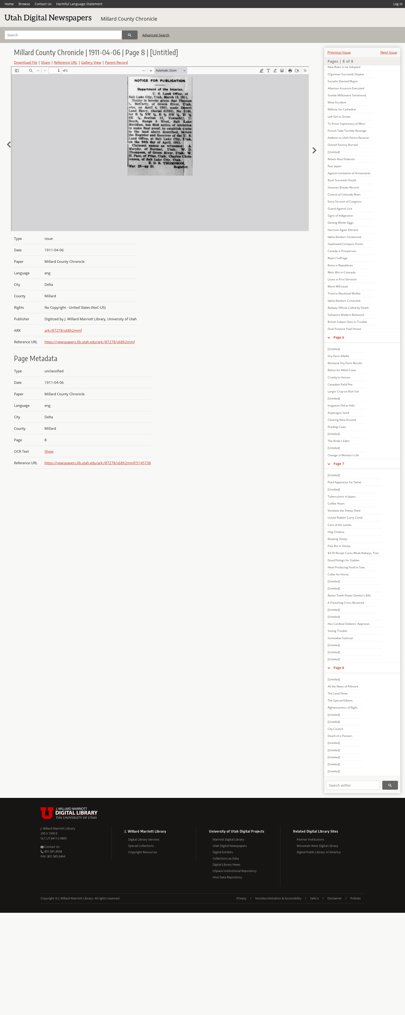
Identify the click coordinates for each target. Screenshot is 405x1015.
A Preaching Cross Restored (346, 603)
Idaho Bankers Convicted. (344, 301)
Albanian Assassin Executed (346, 88)
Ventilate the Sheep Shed (344, 511)
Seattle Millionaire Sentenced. (347, 95)
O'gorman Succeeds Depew (346, 74)
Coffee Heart (336, 504)
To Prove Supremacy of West (346, 124)
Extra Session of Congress (345, 202)
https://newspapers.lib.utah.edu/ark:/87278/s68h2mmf (90, 342)
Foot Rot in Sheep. (339, 546)
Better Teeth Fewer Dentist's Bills (349, 595)
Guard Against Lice (340, 209)
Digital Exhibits (223, 852)
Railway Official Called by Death (348, 308)
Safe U (314, 898)
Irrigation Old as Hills (341, 406)
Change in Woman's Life (343, 455)
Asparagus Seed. (339, 413)
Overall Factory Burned (343, 145)
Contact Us (43, 4)
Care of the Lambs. (340, 525)
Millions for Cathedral (342, 109)
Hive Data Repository (227, 877)
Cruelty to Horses (339, 377)
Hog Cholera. (336, 532)
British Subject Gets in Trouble (347, 322)
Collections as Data (226, 858)
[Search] (130, 34)
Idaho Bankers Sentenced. (345, 237)
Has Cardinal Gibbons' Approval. (349, 624)
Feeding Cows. (337, 427)
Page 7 (339, 463)
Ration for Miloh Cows (342, 370)
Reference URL (65, 62)
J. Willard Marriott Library (58, 828)
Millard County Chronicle (129, 18)
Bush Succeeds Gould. (342, 180)
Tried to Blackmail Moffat (344, 293)
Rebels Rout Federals (341, 159)
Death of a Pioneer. (340, 736)
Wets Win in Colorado (342, 272)
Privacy (241, 898)
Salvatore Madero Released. (346, 315)
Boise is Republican (340, 265)
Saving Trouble (337, 631)
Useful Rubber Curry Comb (345, 518)
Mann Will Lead (338, 286)
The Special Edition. (340, 700)
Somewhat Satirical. (340, 638)
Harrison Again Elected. (343, 230)
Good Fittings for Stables (344, 560)
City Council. (336, 729)
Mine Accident (337, 102)
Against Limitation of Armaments (349, 173)
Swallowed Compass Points (345, 244)
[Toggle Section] (329, 337)
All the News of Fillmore (343, 686)
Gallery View (91, 62)
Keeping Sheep (337, 539)
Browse (24, 4)
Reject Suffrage (338, 258)
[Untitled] (334, 152)
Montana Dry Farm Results (345, 363)
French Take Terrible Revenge (347, 131)
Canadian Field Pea (340, 384)
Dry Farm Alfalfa (338, 356)
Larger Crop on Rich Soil (343, 391)
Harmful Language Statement (79, 4)
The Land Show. (338, 693)
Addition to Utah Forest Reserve (348, 138)
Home (9, 4)
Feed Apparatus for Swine (344, 482)
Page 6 (339, 337)
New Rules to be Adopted (344, 67)
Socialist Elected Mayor (343, 81)
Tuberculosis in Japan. (342, 496)
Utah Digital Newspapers (230, 846)
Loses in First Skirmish (342, 279)
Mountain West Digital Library (317, 846)
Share (45, 62)
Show (49, 451)
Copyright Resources (142, 852)
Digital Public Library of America (319, 852)
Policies (355, 898)
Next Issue (388, 52)
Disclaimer (334, 898)
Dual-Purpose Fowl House (344, 329)
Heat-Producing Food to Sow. (346, 567)
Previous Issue (339, 52)
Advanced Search (155, 35)
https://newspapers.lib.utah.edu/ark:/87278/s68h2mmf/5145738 (98, 462)
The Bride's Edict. (339, 441)
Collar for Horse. (338, 574)
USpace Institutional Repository (235, 871)
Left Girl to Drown (339, 117)
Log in (398, 4)
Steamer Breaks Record (343, 187)
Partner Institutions (310, 839)
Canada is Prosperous (342, 251)
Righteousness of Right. (343, 707)
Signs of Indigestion (340, 216)
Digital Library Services (143, 839)
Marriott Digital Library (228, 839)
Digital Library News (226, 864)
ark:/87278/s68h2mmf (63, 330)
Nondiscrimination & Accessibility (278, 898)
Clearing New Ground (342, 420)
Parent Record (116, 62)
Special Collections (141, 846)
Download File (25, 62)
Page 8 (339, 667)
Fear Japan (334, 166)
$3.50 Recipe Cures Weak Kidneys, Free (353, 553)
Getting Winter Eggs (341, 223)
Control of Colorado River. (344, 194)
